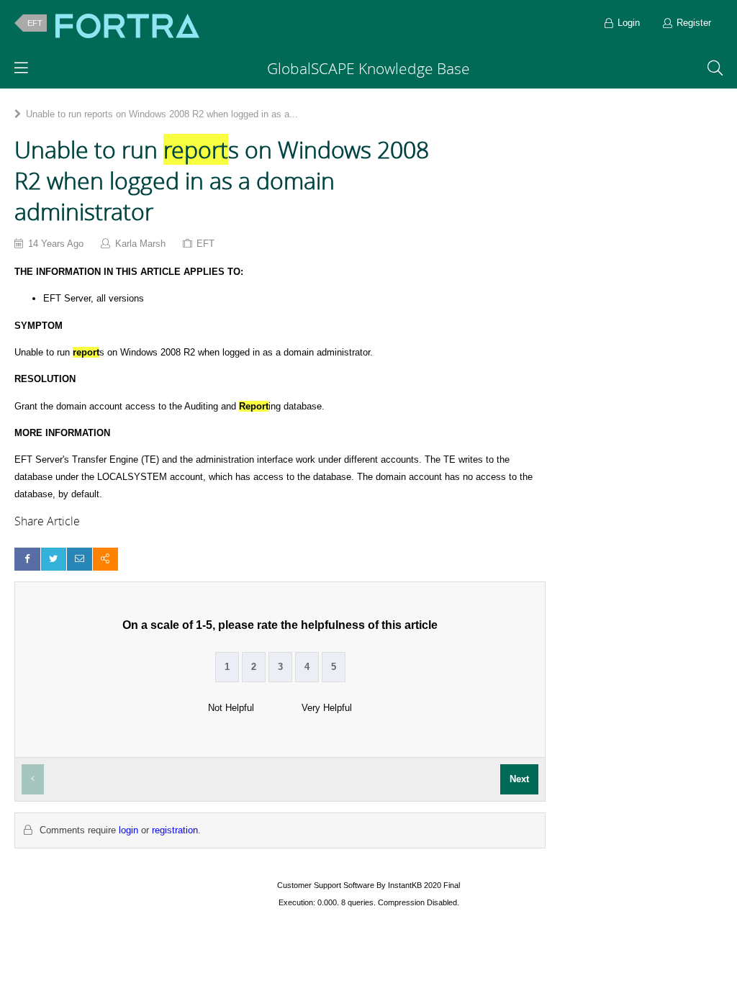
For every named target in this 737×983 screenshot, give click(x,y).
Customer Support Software (325, 885)
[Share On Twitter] (53, 559)
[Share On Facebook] (27, 559)
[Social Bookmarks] (105, 559)
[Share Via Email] (79, 559)
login (128, 830)
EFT (34, 23)
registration (175, 830)
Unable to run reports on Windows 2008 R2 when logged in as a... (162, 114)
